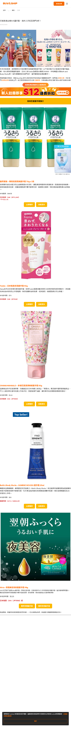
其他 (13, 10)
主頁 (4, 10)
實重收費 (61, 78)
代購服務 (37, 80)
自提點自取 (5, 80)
